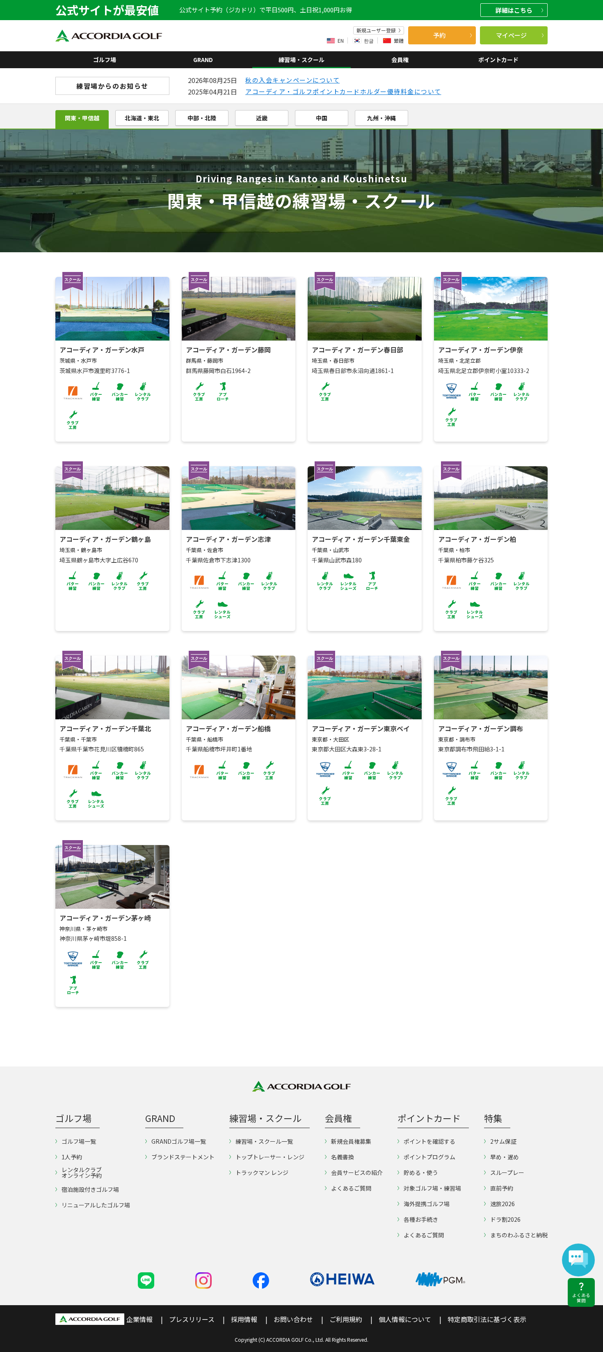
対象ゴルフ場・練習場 (432, 1188)
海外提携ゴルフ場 (427, 1204)
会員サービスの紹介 (357, 1172)
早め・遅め (504, 1157)
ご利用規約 (345, 1319)
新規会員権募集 (351, 1141)
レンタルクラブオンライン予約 (82, 1172)
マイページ (511, 35)
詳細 (514, 10)
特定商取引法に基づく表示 (487, 1319)
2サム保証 (503, 1141)
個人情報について (405, 1319)
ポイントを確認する (429, 1141)
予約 (439, 35)
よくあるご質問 (351, 1188)
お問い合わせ (293, 1319)
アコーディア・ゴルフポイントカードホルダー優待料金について (343, 91)
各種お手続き (421, 1219)
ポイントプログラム (429, 1157)
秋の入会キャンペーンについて (292, 80)
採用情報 (244, 1319)
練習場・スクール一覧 (264, 1141)
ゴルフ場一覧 (79, 1141)
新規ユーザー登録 (376, 30)
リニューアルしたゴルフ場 (96, 1205)
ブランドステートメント (183, 1157)
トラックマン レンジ (261, 1172)
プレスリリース (192, 1319)
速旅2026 (502, 1204)
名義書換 (342, 1157)
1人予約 (72, 1157)
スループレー (507, 1172)
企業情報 (139, 1319)
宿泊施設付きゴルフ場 (90, 1189)
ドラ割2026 (505, 1219)
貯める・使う (421, 1172)
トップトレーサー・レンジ (269, 1157)
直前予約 (501, 1188)
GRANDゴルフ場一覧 (178, 1141)
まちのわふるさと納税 (519, 1235)
